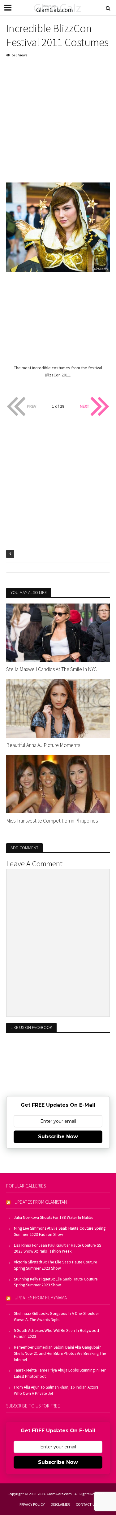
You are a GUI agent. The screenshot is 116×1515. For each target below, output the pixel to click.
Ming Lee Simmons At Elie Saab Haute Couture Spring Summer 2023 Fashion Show (59, 1231)
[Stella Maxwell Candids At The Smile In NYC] (58, 632)
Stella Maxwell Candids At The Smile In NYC (51, 669)
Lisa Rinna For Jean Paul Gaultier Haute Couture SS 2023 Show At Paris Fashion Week (57, 1248)
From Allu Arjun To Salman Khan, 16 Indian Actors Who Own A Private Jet (56, 1390)
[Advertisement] (58, 124)
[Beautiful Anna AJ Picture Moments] (58, 708)
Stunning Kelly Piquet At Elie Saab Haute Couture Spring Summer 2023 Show (56, 1282)
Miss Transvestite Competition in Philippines (52, 820)
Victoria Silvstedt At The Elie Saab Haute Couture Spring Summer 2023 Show (55, 1265)
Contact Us (86, 1504)
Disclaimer (60, 1504)
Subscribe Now (58, 1137)
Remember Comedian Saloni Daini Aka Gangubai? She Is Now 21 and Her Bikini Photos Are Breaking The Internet (60, 1353)
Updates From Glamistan (41, 1202)
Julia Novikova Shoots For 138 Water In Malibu (53, 1217)
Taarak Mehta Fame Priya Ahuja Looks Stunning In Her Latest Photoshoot (59, 1373)
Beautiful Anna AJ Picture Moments (43, 745)
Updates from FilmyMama (41, 1298)
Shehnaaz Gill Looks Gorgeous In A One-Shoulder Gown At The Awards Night (56, 1316)
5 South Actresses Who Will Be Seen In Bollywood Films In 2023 (56, 1333)
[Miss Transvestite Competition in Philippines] (58, 783)
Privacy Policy (32, 1504)
